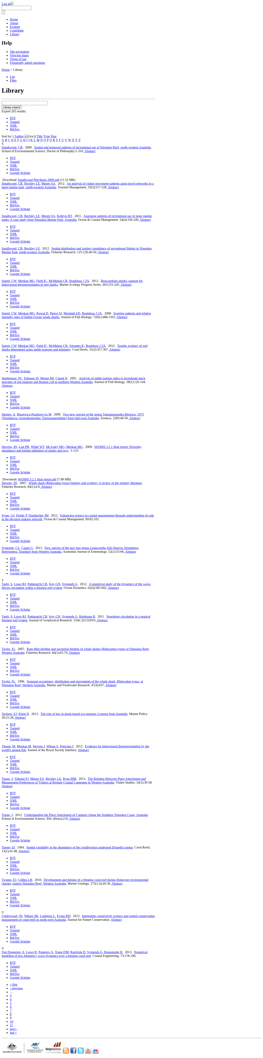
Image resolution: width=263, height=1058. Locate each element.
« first (13, 984)
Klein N (23, 714)
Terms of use (18, 59)
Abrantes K (76, 346)
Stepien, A (8, 414)
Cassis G (27, 548)
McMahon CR (58, 281)
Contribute (17, 30)
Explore (15, 27)
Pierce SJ (56, 313)
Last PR (24, 447)
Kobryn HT (64, 216)
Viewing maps (19, 55)
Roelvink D (77, 952)
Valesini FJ (21, 779)
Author (19, 136)
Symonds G (69, 584)
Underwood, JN (12, 916)
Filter (13, 80)
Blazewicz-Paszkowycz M (34, 414)
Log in (6, 4)
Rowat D (42, 313)
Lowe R (31, 952)
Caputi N (61, 378)
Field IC (41, 281)
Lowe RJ (20, 584)
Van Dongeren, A (13, 952)
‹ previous (16, 988)
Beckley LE (32, 183)
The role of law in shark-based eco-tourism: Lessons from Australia (83, 714)
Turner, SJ (8, 847)
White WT (37, 447)
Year (54, 136)
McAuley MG (55, 447)
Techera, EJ (9, 714)
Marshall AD (71, 313)
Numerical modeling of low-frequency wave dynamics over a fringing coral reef (75, 954)
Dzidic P (21, 515)
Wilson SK (31, 916)
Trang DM (62, 952)
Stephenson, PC (12, 378)
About (14, 23)
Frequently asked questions (27, 62)
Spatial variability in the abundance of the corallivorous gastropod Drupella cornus (79, 847)
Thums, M (8, 746)
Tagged (15, 122)
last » (13, 1032)
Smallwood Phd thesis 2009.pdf (38, 180)
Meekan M (24, 746)
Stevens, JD (9, 447)
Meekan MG (26, 281)
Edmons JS (31, 378)
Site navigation (19, 51)
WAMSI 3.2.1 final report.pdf (37, 479)
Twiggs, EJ (9, 880)
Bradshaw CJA (79, 281)
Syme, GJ (8, 515)
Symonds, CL (11, 548)
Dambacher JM (38, 515)
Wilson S (52, 746)
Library (15, 34)
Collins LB (25, 880)
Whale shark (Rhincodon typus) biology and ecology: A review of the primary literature (85, 483)
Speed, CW (9, 281)
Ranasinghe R (113, 952)
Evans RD (63, 916)
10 (11, 1021)
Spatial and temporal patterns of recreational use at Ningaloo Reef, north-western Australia (92, 147)
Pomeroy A (45, 952)
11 (11, 1025)
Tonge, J (7, 779)
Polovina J (66, 746)
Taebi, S (7, 584)
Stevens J (39, 746)
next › (13, 1029)
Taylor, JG (8, 649)
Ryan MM (69, 779)
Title (40, 136)
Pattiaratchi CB (37, 584)
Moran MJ (47, 378)
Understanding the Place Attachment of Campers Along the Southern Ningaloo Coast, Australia (86, 815)
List (12, 76)
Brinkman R (87, 616)
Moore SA (48, 183)
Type (46, 136)
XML (13, 125)
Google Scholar (20, 173)
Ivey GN (54, 584)
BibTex (15, 129)
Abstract (89, 151)
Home (14, 19)
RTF (13, 118)
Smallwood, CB (12, 147)
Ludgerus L (47, 916)
